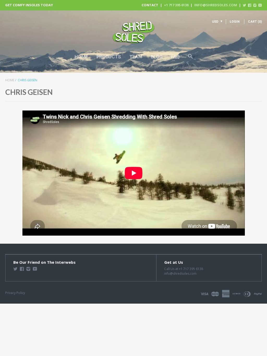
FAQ (175, 56)
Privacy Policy (15, 293)
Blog (157, 56)
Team (135, 56)
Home (81, 56)
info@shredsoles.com (215, 5)
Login (235, 21)
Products (108, 56)
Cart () (255, 21)
